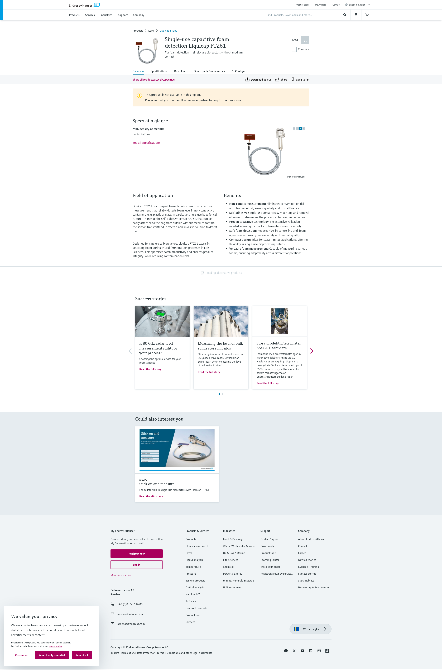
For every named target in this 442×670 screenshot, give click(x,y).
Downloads (320, 4)
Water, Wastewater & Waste (239, 546)
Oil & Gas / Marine (234, 553)
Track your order (270, 566)
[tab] (140, 71)
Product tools (302, 4)
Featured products (196, 608)
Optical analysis (195, 587)
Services (190, 622)
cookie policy (55, 646)
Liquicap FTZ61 (168, 30)
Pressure (191, 573)
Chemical (228, 566)
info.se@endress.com (130, 614)
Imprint (114, 652)
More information (120, 575)
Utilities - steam (232, 587)
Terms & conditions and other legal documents (184, 652)
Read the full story (150, 369)
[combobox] (360, 4)
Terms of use (128, 652)
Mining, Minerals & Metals (238, 580)
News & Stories (307, 559)
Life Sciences (230, 559)
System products (195, 580)
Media (143, 479)
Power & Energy (232, 573)
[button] (136, 553)
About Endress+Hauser (312, 539)
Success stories (307, 573)
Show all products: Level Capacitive (154, 79)
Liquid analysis (194, 559)
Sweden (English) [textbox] (357, 4)
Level (151, 30)
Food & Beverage (233, 539)
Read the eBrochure (151, 496)
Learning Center (270, 559)
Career (302, 553)
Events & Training (308, 566)
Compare (303, 49)
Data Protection (146, 652)
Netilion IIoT (193, 594)
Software (191, 601)
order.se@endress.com (131, 623)
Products (138, 30)
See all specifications (146, 143)
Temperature (193, 566)
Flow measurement (197, 546)
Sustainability (306, 580)
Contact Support (270, 539)
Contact (336, 4)
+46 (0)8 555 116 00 (129, 604)
